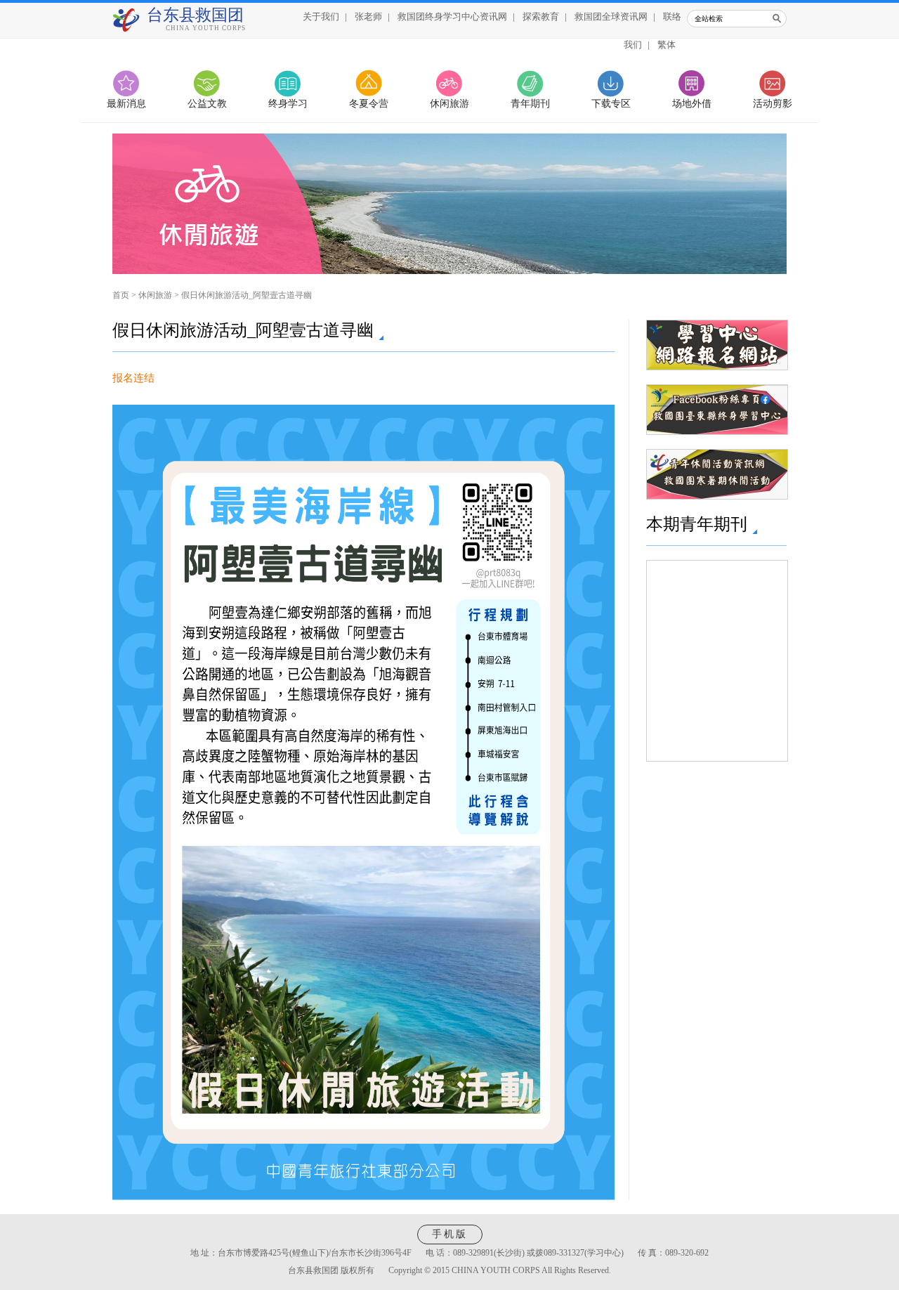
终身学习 (288, 103)
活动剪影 (772, 103)
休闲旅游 (449, 103)
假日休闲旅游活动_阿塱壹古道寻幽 (246, 295)
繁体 (666, 44)
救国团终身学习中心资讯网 (452, 16)
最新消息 (126, 103)
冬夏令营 (368, 103)
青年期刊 (530, 103)
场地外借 (691, 103)
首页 (120, 295)
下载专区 (611, 103)
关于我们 (321, 16)
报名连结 (133, 378)
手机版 (450, 1234)
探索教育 (541, 16)
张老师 (368, 16)
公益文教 (207, 103)
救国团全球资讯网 (611, 16)
